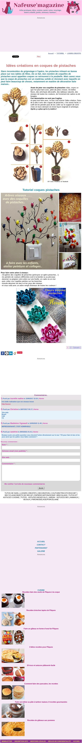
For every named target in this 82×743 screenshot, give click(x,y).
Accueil (51, 53)
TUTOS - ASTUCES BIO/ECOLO (34, 497)
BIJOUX (26, 500)
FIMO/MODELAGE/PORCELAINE (45, 500)
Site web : (6, 457)
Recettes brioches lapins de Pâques (41, 610)
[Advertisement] (41, 34)
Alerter (41, 398)
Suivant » (76, 348)
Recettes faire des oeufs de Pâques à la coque (41, 592)
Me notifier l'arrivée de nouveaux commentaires (24, 484)
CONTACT (41, 545)
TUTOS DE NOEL (12, 493)
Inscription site (21, 741)
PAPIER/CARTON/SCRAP (44, 495)
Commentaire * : (9, 464)
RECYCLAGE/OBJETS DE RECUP (19, 495)
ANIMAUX (74, 497)
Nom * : (5, 445)
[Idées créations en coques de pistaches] (15, 87)
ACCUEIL (41, 541)
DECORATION (44, 493)
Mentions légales (38, 741)
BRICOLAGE (62, 495)
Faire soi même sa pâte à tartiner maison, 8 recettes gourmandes (41, 702)
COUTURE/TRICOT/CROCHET (63, 493)
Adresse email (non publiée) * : (15, 451)
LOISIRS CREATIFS (74, 53)
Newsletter (7, 741)
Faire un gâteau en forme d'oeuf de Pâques (41, 629)
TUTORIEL (60, 53)
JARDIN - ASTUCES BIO (58, 497)
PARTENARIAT (41, 548)
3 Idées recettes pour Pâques (41, 647)
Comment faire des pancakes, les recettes (41, 684)
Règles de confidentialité (59, 741)
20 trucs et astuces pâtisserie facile (41, 665)
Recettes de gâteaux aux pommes (41, 720)
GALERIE (41, 551)
